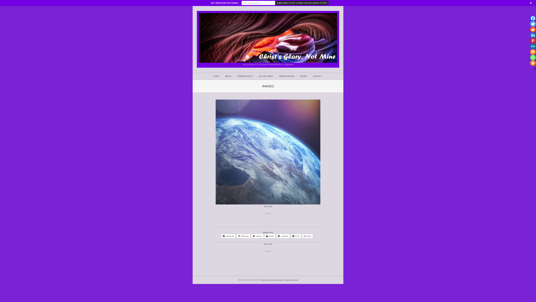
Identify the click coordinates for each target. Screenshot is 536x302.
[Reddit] (533, 29)
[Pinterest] (533, 40)
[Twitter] (533, 24)
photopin (288, 280)
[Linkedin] (533, 35)
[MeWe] (533, 46)
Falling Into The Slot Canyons (271, 280)
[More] (533, 63)
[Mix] (533, 52)
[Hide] (535, 68)
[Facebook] (533, 18)
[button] (268, 38)
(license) (295, 280)
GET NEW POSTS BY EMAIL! (225, 3)
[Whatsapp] (533, 57)
